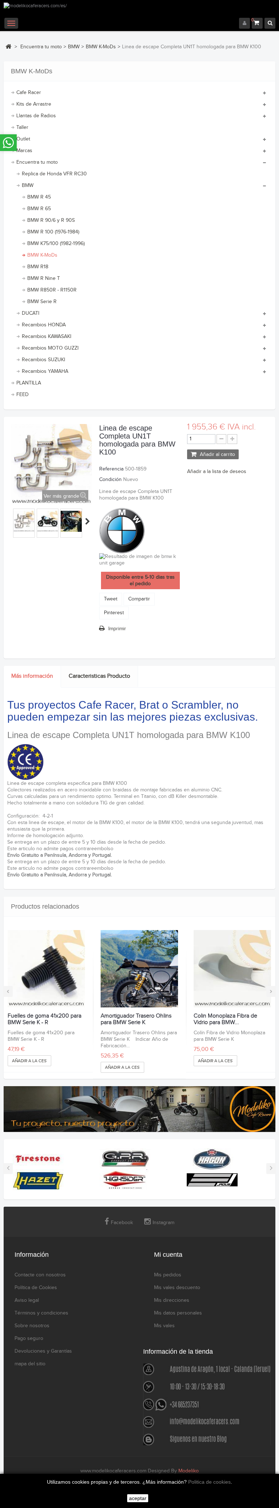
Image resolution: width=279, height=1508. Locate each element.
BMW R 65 (39, 209)
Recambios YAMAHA (45, 371)
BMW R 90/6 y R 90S (51, 220)
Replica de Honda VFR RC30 (54, 174)
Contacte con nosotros (40, 1275)
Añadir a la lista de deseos (216, 471)
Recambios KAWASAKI (46, 336)
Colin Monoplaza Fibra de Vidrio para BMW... (225, 1019)
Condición (110, 479)
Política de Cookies (36, 1288)
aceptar (137, 1498)
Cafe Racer (28, 92)
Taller (22, 127)
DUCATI (30, 313)
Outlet (23, 139)
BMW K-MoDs (42, 255)
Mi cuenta (168, 1254)
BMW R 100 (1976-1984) (53, 232)
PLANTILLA (28, 383)
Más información (32, 676)
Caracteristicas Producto (99, 676)
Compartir (139, 599)
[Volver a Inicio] (8, 46)
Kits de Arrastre (33, 104)
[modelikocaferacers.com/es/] (139, 10)
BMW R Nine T (43, 278)
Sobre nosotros (32, 1326)
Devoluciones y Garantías (43, 1351)
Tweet (110, 599)
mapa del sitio (30, 1364)
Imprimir (117, 629)
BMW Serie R (42, 302)
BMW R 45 (39, 197)
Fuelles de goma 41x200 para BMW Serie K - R (44, 1019)
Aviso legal (27, 1300)
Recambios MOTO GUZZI (50, 348)
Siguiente (87, 521)
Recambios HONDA (44, 325)
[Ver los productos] (38, 1158)
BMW (27, 185)
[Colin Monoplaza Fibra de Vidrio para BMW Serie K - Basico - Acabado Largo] (232, 968)
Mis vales (164, 1326)
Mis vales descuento (177, 1288)
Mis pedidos (167, 1275)
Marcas (24, 151)
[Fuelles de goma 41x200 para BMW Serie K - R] (46, 968)
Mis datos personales (178, 1313)
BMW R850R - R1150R (52, 290)
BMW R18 (37, 267)
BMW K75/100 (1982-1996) (56, 243)
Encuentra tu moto (37, 162)
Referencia (111, 469)
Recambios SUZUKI (43, 360)
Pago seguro (29, 1338)
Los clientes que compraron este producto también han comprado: (12, 521)
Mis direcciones (171, 1300)
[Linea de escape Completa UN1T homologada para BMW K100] (24, 521)
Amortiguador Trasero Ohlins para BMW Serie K (136, 1019)
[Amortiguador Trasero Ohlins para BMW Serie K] (139, 968)
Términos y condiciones (41, 1313)
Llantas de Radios (36, 116)
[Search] (269, 23)
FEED (22, 395)
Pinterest (114, 613)
